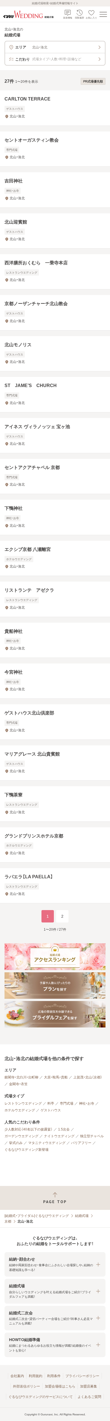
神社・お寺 (86, 1103)
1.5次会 (64, 1129)
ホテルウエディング (20, 1110)
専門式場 (66, 1103)
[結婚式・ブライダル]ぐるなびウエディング (37, 1216)
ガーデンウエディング (21, 1136)
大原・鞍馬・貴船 (56, 1077)
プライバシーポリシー (82, 1376)
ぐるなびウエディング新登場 (27, 1150)
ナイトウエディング (59, 1136)
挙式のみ (16, 1143)
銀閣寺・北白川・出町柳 (21, 1077)
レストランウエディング (23, 1103)
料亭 (50, 1103)
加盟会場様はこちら (60, 1386)
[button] (55, 1264)
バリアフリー (81, 1143)
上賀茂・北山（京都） (87, 1077)
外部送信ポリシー (26, 1386)
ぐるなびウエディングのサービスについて (40, 1397)
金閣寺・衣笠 (18, 1084)
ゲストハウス (51, 1110)
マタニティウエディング (46, 1143)
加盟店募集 (88, 1386)
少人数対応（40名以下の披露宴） (28, 1129)
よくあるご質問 (89, 1397)
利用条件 (54, 1376)
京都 (8, 1221)
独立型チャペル (92, 1136)
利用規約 (35, 1376)
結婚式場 (82, 1216)
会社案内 (17, 1376)
